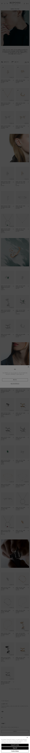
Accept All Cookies (15, 745)
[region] (15, 744)
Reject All (15, 748)
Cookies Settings (15, 751)
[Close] (27, 737)
